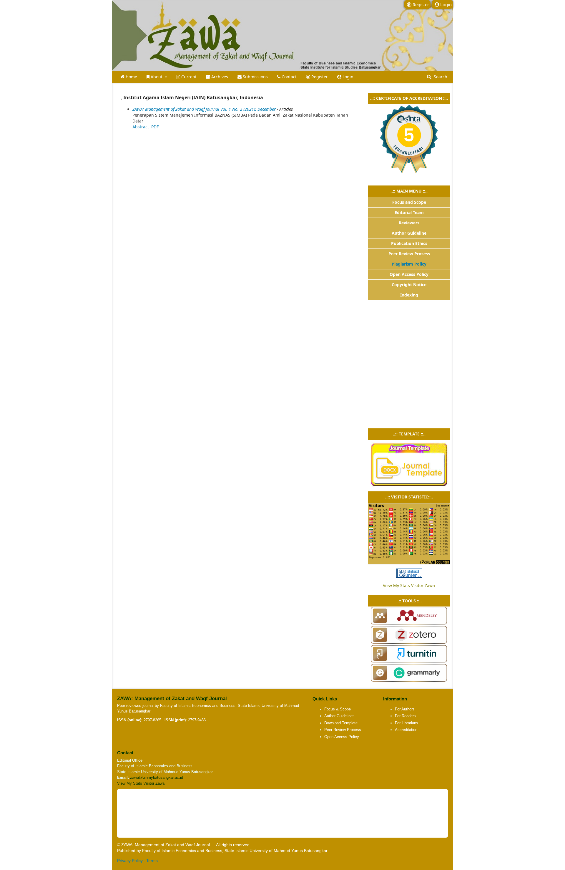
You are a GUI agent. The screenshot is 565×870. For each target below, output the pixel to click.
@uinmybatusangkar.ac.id (161, 777)
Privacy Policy (130, 860)
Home (130, 76)
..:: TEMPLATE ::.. (409, 434)
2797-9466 (197, 720)
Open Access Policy (341, 737)
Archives (219, 76)
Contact (288, 76)
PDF (155, 127)
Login (347, 76)
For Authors (405, 709)
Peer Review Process (342, 730)
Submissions (255, 76)
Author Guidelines (339, 716)
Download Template (341, 723)
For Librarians (406, 723)
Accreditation (406, 730)
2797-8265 (152, 720)
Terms (152, 860)
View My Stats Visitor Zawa (409, 585)
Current (188, 76)
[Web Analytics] (409, 573)
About (156, 76)
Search (440, 76)
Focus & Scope (337, 709)
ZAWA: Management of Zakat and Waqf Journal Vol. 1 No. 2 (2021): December (204, 109)
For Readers (405, 716)
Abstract (140, 127)
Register (319, 76)
